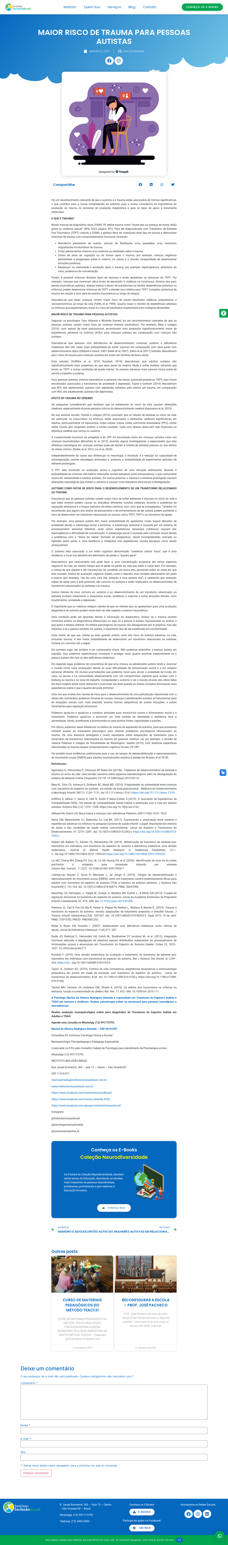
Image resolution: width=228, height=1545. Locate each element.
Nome (25, 1425)
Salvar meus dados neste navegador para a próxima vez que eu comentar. (71, 1465)
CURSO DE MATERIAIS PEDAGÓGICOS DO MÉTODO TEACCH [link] (82, 1305)
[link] (223, 313)
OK (179, 1540)
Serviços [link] (114, 7)
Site (23, 1452)
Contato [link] (149, 7)
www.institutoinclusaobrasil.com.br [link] (72, 1086)
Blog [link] (132, 7)
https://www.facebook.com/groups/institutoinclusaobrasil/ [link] (86, 1105)
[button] (140, 184)
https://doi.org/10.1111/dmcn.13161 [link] (153, 792)
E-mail (26, 1438)
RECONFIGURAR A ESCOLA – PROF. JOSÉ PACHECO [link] (146, 1302)
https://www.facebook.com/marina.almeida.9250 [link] (80, 1099)
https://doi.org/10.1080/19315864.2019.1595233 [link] (135, 854)
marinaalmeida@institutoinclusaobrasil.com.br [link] (79, 1080)
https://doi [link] (63, 962)
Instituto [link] (70, 7)
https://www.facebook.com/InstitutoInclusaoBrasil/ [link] (81, 1092)
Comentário (29, 1383)
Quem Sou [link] (92, 7)
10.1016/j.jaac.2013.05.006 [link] (116, 901)
